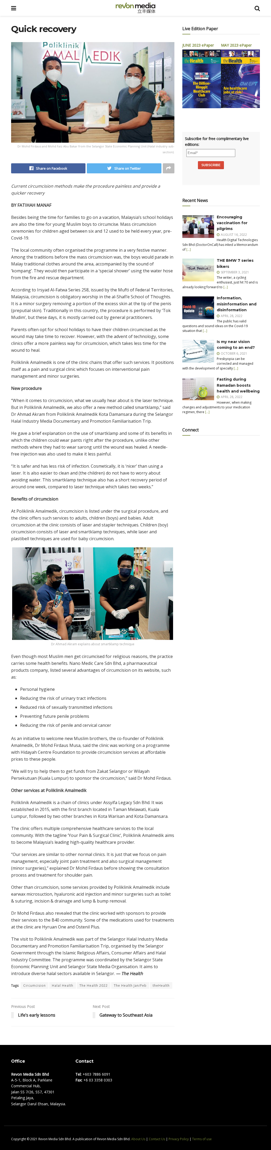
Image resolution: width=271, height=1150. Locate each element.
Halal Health (62, 985)
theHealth (161, 985)
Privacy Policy (179, 1139)
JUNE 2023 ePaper (198, 45)
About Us (138, 1139)
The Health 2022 (93, 985)
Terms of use (202, 1139)
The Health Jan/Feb (130, 985)
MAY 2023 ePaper (236, 45)
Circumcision (34, 985)
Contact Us (157, 1139)
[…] (188, 249)
